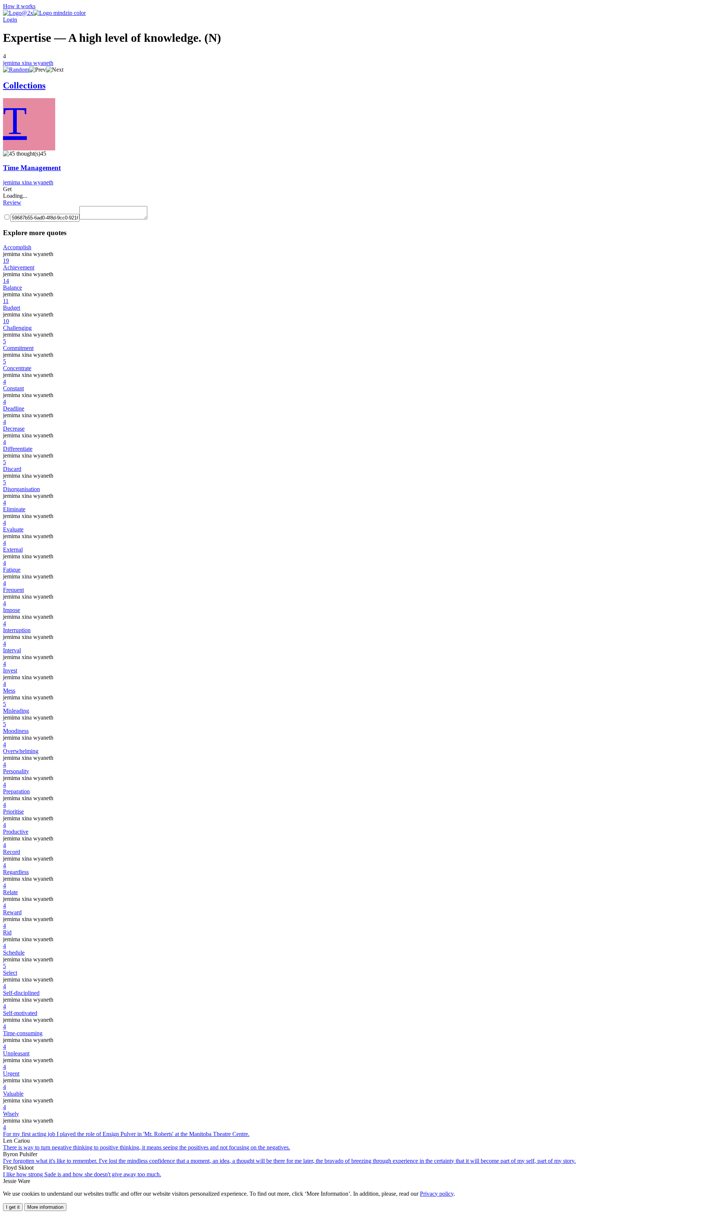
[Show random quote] (16, 69)
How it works (19, 6)
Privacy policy (436, 1193)
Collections (24, 85)
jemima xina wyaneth (28, 63)
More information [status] (45, 1207)
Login (10, 19)
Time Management (32, 168)
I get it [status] (13, 1207)
